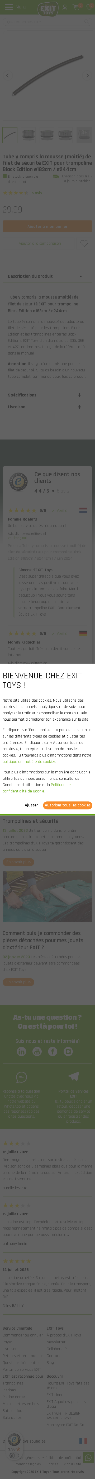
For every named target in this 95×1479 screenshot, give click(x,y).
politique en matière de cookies (29, 761)
